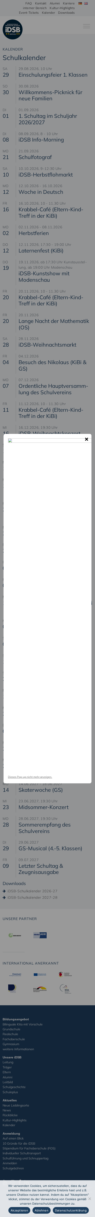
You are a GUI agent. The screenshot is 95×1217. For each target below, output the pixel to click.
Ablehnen (41, 1210)
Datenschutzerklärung (71, 1210)
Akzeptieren (19, 1210)
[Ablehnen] (89, 1198)
